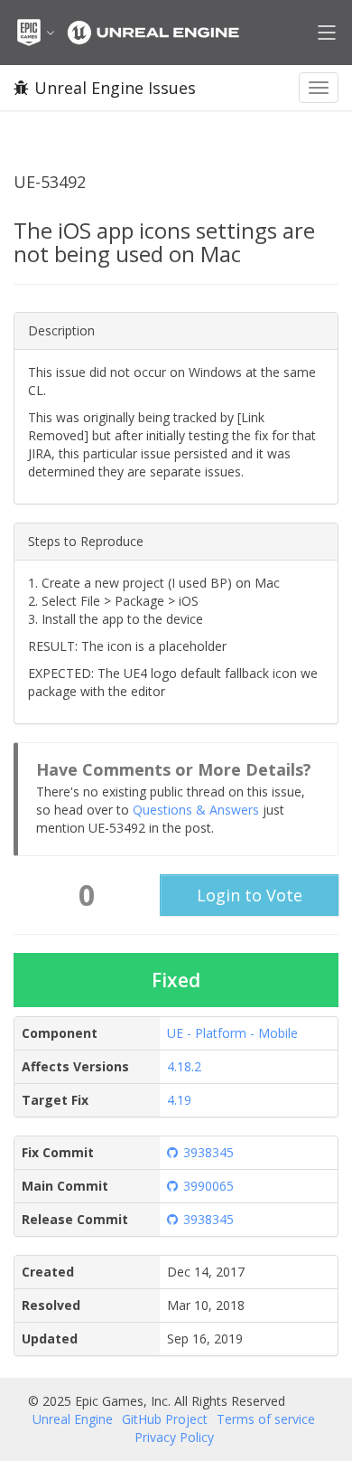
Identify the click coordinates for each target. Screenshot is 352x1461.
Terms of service (266, 1419)
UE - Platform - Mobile (232, 1033)
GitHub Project (165, 1419)
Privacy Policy (174, 1437)
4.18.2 (184, 1066)
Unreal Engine (72, 1419)
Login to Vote (249, 895)
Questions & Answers (196, 809)
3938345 (208, 1152)
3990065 (208, 1185)
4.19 (179, 1099)
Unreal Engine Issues (115, 88)
